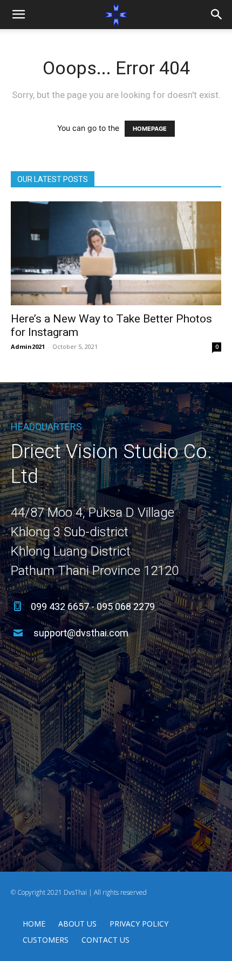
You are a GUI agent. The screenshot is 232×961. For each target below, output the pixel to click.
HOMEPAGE (150, 128)
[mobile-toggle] (18, 14)
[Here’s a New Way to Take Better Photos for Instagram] (116, 253)
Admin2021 (28, 346)
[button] (217, 14)
